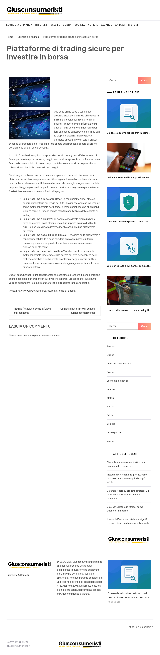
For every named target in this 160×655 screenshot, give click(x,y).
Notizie (93, 25)
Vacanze (106, 25)
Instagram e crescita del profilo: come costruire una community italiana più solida (127, 478)
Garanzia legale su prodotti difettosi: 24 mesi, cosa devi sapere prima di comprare (128, 494)
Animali (120, 25)
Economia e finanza (19, 25)
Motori (133, 25)
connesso (28, 335)
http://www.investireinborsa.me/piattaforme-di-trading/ (46, 290)
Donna (67, 25)
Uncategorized (114, 432)
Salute (55, 25)
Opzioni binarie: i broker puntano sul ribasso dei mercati (77, 310)
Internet (41, 25)
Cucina (110, 355)
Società (80, 25)
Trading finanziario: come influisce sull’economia (32, 310)
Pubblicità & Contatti (18, 575)
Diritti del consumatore (119, 363)
